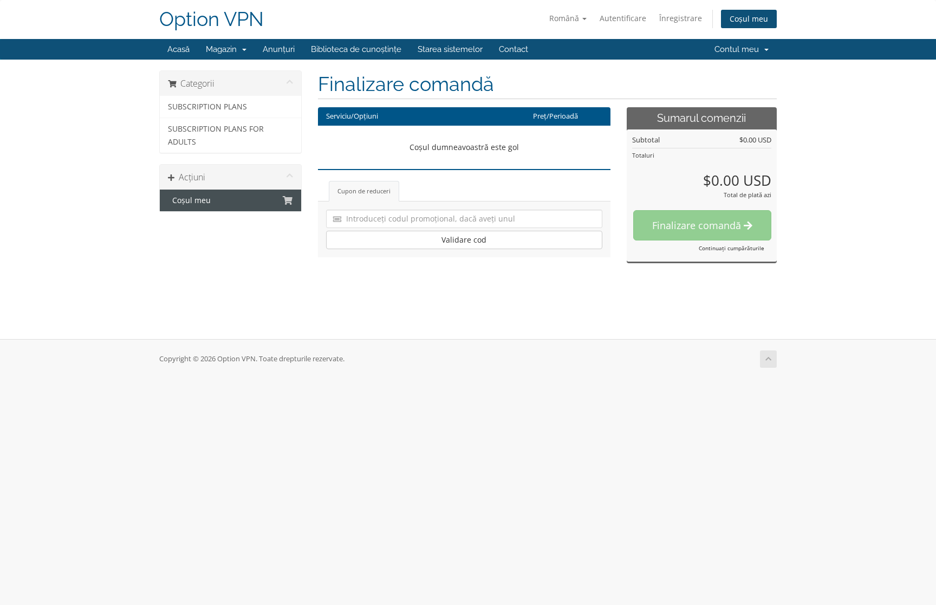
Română (565, 18)
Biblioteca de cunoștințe (356, 49)
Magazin (223, 49)
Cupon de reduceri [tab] (364, 191)
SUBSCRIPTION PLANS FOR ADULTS (216, 135)
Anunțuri (279, 49)
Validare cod (463, 240)
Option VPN (211, 19)
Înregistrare (680, 18)
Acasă (178, 49)
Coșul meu (749, 19)
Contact (513, 49)
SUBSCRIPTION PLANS (207, 107)
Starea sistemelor (450, 49)
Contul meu (738, 49)
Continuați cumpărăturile (731, 248)
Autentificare (623, 18)
